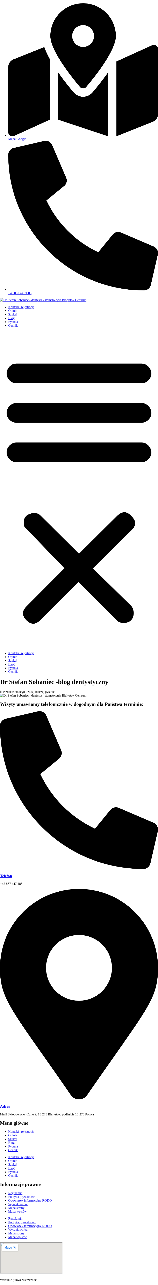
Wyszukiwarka (18, 1204)
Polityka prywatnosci (22, 1196)
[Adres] (79, 1098)
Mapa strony (16, 1208)
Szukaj (12, 314)
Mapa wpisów (17, 1211)
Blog (11, 318)
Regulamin (15, 1193)
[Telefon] (79, 868)
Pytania (13, 322)
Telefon (6, 876)
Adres (5, 1106)
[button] (79, 489)
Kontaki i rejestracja (21, 307)
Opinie (12, 310)
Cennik (13, 325)
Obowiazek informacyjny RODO (30, 1200)
